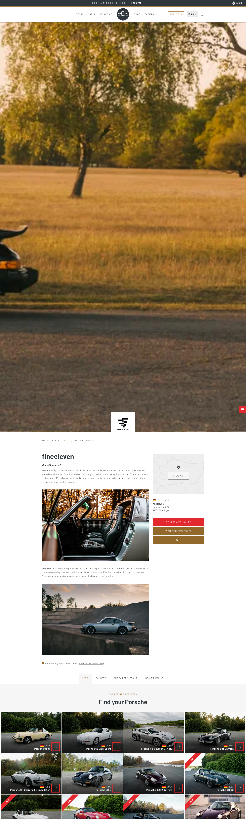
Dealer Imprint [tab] (154, 678)
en (192, 14)
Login (239, 3)
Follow (175, 14)
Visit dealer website (178, 531)
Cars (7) (68, 440)
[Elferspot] (123, 14)
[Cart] (201, 14)
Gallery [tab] (101, 678)
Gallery (79, 440)
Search (80, 14)
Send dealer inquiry (178, 522)
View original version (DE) (91, 663)
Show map (178, 475)
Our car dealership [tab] (126, 678)
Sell (93, 14)
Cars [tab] (85, 678)
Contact (56, 440)
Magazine (106, 14)
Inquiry (90, 440)
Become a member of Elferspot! (117, 3)
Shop (137, 14)
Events (149, 14)
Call (178, 540)
